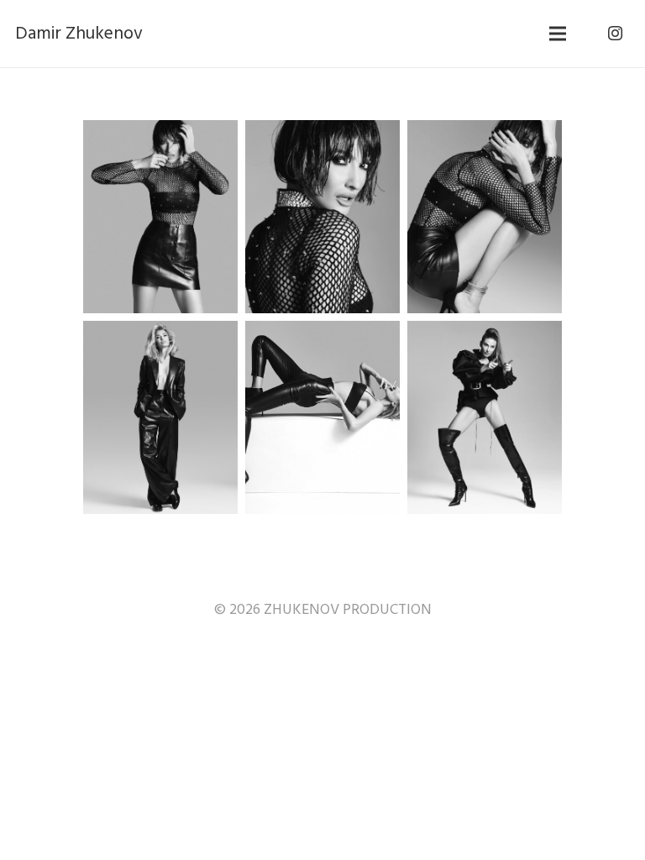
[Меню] (558, 34)
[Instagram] (615, 33)
